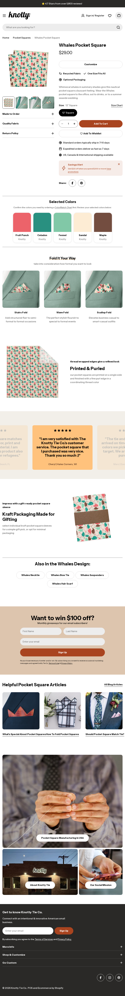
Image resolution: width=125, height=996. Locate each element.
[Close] (119, 164)
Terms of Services (44, 939)
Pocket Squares (22, 37)
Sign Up (62, 652)
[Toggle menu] (4, 15)
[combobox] (62, 27)
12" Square (68, 112)
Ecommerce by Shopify (50, 988)
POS (30, 988)
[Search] (118, 27)
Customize (90, 64)
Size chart (117, 105)
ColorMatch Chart (63, 207)
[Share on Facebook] (72, 183)
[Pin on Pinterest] (81, 183)
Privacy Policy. (64, 939)
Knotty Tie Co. (19, 988)
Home (5, 37)
